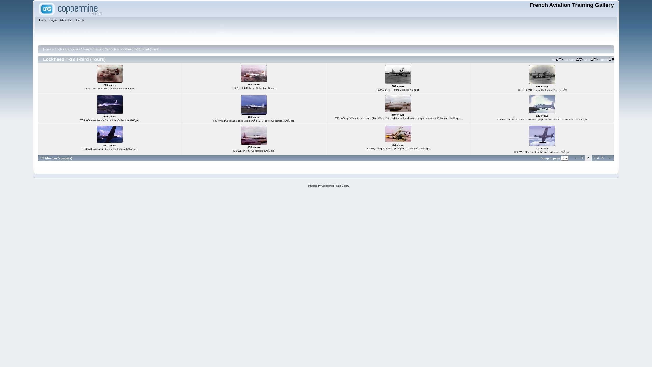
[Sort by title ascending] (557, 59)
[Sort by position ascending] (610, 59)
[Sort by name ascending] (577, 59)
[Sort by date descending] (595, 59)
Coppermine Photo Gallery (335, 186)
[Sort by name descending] (580, 59)
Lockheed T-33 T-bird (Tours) (139, 49)
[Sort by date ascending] (592, 59)
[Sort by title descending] (560, 59)
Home (47, 49)
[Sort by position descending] (613, 59)
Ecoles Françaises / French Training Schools (85, 49)
